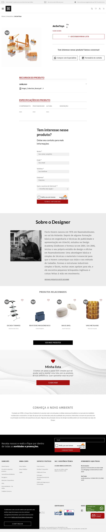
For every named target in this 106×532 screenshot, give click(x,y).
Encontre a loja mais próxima (7, 470)
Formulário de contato (93, 58)
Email (39, 160)
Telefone (40, 169)
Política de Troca (41, 472)
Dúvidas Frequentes (42, 469)
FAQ (3, 483)
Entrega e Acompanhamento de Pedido (43, 477)
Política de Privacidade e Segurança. (22, 517)
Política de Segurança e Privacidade (43, 483)
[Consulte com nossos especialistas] (95, 508)
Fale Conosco (40, 466)
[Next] (38, 47)
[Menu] (3, 8)
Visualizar (14, 334)
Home (3, 16)
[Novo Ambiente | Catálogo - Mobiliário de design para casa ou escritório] (48, 9)
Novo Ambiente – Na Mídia (7, 487)
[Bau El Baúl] (66, 310)
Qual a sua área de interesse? (47, 186)
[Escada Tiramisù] (13, 310)
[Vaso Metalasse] (92, 310)
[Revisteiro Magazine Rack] (40, 310)
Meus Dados (22, 466)
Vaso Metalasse (92, 325)
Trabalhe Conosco (6, 491)
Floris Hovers (57, 31)
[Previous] (5, 47)
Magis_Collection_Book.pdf (31, 88)
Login (20, 472)
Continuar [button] (17, 524)
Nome (39, 151)
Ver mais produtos (53, 343)
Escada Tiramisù (13, 325)
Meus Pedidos (23, 469)
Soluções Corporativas (8, 480)
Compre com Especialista (66, 58)
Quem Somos (5, 466)
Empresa (40, 177)
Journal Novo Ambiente (8, 474)
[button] (78, 36)
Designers (4, 477)
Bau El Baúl (66, 325)
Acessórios (10, 16)
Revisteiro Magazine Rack (39, 325)
